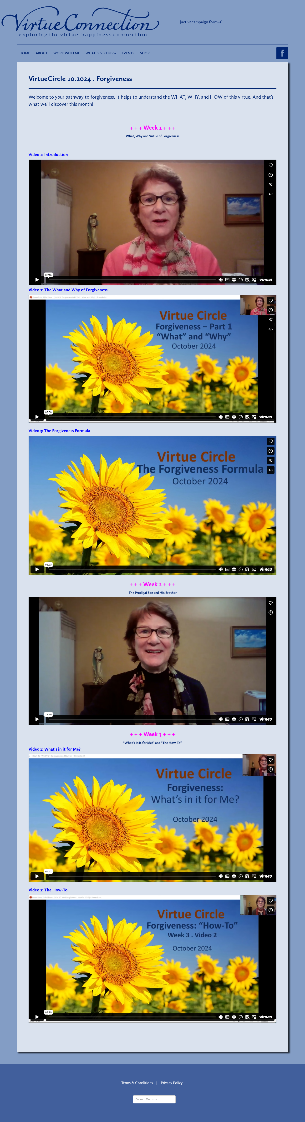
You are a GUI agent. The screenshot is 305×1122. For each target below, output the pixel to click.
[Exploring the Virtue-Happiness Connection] (99, 22)
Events (128, 53)
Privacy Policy (172, 1083)
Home (25, 53)
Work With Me (66, 53)
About (42, 53)
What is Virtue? (100, 53)
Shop (145, 53)
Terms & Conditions (137, 1083)
